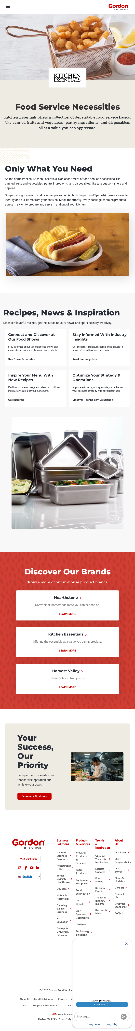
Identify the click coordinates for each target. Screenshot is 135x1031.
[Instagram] (20, 868)
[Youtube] (31, 868)
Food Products (81, 871)
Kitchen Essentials (66, 634)
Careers (119, 887)
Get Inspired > (17, 399)
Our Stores (118, 870)
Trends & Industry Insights (100, 900)
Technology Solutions (82, 932)
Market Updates (100, 870)
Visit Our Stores (28, 858)
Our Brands (80, 902)
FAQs (118, 913)
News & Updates (120, 879)
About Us (24, 998)
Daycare (62, 888)
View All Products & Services (81, 857)
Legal (26, 1005)
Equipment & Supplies (82, 881)
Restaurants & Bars (64, 867)
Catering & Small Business (62, 908)
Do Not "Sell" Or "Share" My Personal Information (67, 1018)
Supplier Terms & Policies (47, 1005)
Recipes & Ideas (101, 912)
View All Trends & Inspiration (101, 859)
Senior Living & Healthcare (63, 879)
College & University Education (63, 931)
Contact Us (119, 895)
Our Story (121, 852)
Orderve (81, 924)
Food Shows (99, 880)
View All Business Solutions (62, 855)
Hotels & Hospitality (63, 897)
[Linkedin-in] (37, 868)
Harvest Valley (66, 671)
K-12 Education (62, 920)
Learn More (67, 614)
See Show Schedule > (22, 359)
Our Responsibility (123, 860)
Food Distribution (83, 892)
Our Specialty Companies (82, 914)
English (27, 876)
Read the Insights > (84, 359)
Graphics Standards (121, 905)
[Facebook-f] (25, 868)
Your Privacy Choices (70, 1014)
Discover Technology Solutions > (93, 399)
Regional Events (100, 889)
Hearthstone (66, 597)
